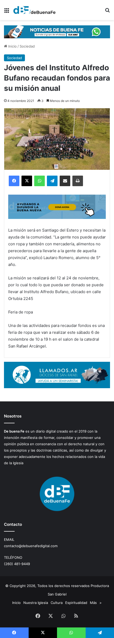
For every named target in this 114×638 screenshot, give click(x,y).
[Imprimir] (77, 181)
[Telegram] (52, 181)
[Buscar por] (107, 12)
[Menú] (6, 12)
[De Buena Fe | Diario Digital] (34, 10)
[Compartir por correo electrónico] (65, 181)
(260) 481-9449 (17, 564)
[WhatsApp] (39, 181)
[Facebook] (14, 181)
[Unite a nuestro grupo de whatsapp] (57, 31)
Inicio (12, 46)
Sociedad (27, 46)
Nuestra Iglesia (35, 603)
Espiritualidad (76, 603)
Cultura (57, 603)
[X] (26, 181)
